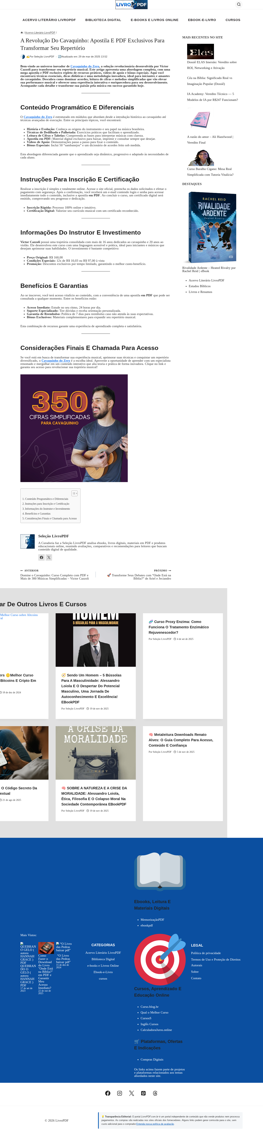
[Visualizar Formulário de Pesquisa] (239, 4)
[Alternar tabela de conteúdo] (73, 493)
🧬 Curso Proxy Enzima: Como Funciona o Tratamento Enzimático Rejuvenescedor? (179, 627)
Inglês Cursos (149, 1024)
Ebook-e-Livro (202, 20)
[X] (131, 1093)
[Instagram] (120, 1093)
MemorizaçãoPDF (152, 919)
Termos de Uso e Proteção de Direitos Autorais (215, 962)
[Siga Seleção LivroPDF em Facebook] (41, 557)
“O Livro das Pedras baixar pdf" (63, 959)
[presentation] (96, 640)
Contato (196, 978)
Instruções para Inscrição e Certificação (47, 503)
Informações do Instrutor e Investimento (47, 508)
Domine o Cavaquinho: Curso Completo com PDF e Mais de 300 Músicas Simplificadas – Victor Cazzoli (54, 574)
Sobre (195, 971)
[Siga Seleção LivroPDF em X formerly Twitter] (49, 557)
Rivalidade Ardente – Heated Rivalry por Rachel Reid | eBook (209, 269)
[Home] (21, 32)
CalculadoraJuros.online (156, 1030)
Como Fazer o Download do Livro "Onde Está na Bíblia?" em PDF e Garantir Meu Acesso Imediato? (45, 972)
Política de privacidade (206, 953)
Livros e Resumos (200, 292)
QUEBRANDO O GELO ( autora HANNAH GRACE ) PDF (28, 975)
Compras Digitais (152, 1059)
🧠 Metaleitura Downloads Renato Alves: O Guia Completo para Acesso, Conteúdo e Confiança (181, 740)
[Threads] (155, 1093)
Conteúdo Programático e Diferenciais (46, 499)
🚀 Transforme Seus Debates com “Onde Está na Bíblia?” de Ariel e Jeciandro (139, 574)
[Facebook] (108, 1093)
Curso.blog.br (150, 1006)
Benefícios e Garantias (37, 513)
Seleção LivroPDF (44, 56)
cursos (233, 20)
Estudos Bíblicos (200, 286)
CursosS (146, 1018)
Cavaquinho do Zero (84, 66)
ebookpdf (147, 925)
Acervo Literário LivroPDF (49, 20)
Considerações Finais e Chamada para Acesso (51, 518)
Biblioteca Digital (103, 20)
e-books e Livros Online (155, 20)
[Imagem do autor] (22, 56)
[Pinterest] (143, 1093)
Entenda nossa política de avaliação (155, 1124)
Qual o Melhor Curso (154, 1012)
